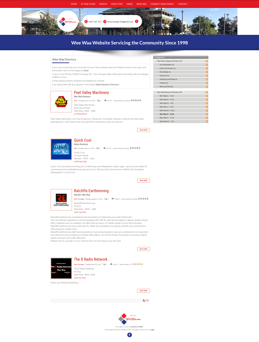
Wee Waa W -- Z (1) (167, 121)
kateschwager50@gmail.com (120, 21)
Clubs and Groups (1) (167, 68)
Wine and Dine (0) (166, 87)
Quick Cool (61, 149)
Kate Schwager (79, 199)
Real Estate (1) (165, 72)
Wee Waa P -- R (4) (167, 114)
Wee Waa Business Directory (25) (169, 92)
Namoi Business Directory (107, 84)
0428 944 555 (80, 161)
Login (152, 330)
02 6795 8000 (80, 114)
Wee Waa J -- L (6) (166, 107)
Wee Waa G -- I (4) (166, 103)
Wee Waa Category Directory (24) (169, 61)
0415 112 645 (80, 277)
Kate (75, 101)
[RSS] (207, 61)
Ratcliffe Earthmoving (61, 199)
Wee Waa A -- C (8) (167, 96)
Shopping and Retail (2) (168, 79)
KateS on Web (137, 327)
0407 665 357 (94, 21)
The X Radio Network (61, 268)
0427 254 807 (80, 212)
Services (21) (164, 76)
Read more (143, 130)
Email (86, 70)
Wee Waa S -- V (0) (167, 118)
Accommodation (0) (167, 65)
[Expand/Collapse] (204, 61)
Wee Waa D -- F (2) (167, 100)
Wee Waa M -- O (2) (167, 110)
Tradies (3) (164, 83)
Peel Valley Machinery (61, 101)
